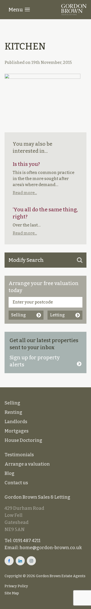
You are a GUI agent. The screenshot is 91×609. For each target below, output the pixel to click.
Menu (16, 10)
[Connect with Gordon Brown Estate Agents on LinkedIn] (20, 560)
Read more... (25, 192)
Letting (57, 315)
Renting (13, 412)
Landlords (16, 421)
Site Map (12, 593)
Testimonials (19, 455)
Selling (18, 315)
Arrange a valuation (27, 464)
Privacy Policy (16, 586)
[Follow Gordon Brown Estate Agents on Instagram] (31, 560)
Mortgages (17, 431)
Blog (9, 473)
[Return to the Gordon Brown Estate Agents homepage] (73, 9)
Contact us (16, 483)
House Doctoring (23, 440)
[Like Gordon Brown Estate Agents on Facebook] (9, 560)
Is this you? (26, 164)
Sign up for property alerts (35, 361)
